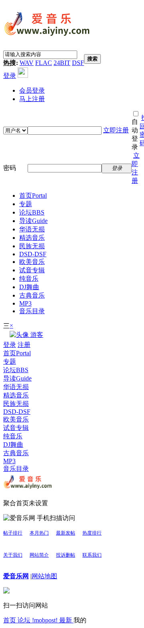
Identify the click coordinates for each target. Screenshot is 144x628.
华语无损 (32, 229)
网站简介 (39, 555)
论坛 (31, 212)
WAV (27, 62)
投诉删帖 (65, 555)
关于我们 (12, 555)
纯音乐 (28, 278)
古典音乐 (32, 295)
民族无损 (32, 246)
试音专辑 (32, 270)
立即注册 (116, 130)
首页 (33, 195)
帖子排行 (12, 533)
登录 (9, 75)
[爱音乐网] (47, 37)
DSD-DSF (32, 254)
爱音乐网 (16, 576)
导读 (33, 220)
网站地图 (44, 576)
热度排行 (92, 533)
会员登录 (32, 90)
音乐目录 (32, 311)
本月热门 (39, 533)
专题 (25, 204)
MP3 (25, 303)
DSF (78, 62)
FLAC (43, 62)
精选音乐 (32, 237)
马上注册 (32, 98)
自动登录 (135, 134)
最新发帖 (65, 533)
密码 (9, 167)
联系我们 (92, 555)
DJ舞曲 (29, 287)
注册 (24, 344)
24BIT (62, 62)
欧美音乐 (32, 261)
